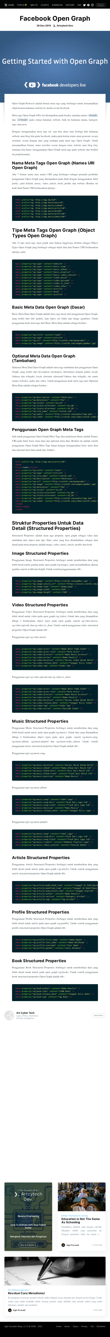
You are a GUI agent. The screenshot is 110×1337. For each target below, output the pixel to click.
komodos (57, 5)
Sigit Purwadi (72, 1245)
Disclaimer (101, 1326)
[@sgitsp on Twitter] (84, 5)
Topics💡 (22, 5)
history (70, 5)
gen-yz (34, 5)
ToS (92, 1326)
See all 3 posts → (28, 1245)
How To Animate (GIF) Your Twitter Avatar (28, 1226)
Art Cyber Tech (25, 1012)
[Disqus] (55, 1063)
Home (11, 5)
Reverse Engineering (28, 1216)
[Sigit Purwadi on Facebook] (88, 5)
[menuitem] (11, 5)
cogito (45, 5)
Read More (98, 1015)
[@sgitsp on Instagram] (93, 5)
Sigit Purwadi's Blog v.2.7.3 (16, 1326)
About (67, 1326)
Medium (101, 5)
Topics (75, 1326)
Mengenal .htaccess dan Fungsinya (28, 1236)
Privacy (84, 1326)
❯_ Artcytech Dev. (63, 25)
